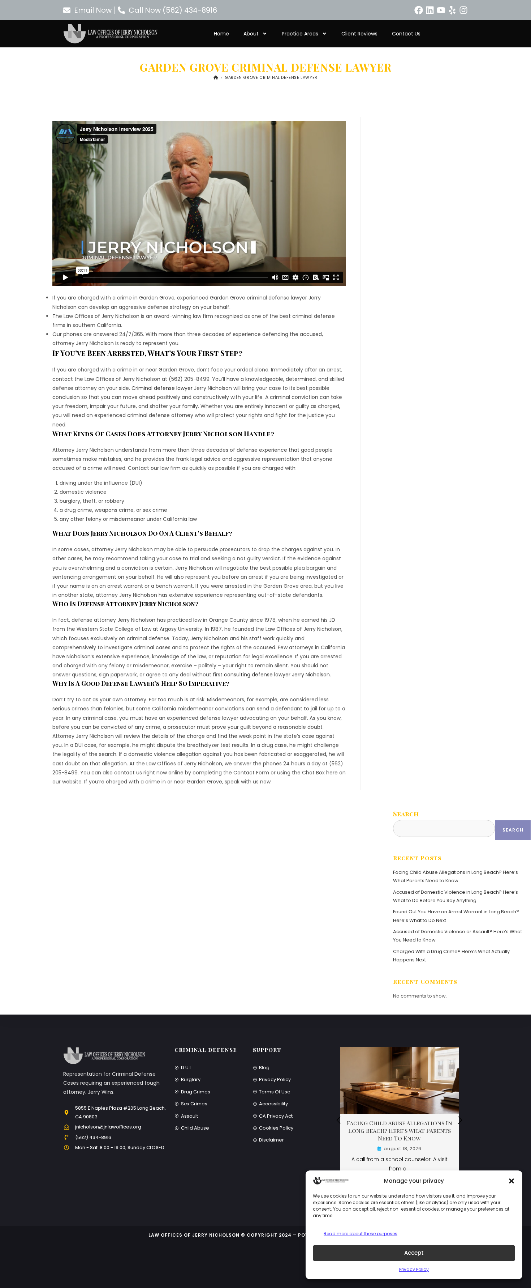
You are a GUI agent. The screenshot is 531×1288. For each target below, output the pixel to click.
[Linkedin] (430, 10)
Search (406, 813)
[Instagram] (463, 10)
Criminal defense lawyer (162, 388)
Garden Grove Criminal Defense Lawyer (271, 77)
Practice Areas (300, 33)
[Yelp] (452, 10)
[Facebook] (418, 10)
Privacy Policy (414, 1269)
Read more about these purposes (360, 1233)
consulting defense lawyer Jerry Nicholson (277, 674)
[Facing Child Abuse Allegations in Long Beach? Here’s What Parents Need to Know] (399, 1080)
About (251, 33)
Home (221, 33)
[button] (511, 1181)
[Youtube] (441, 10)
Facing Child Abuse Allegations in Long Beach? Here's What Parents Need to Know (399, 1130)
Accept (414, 1253)
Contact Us (406, 33)
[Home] (215, 77)
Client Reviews (359, 33)
